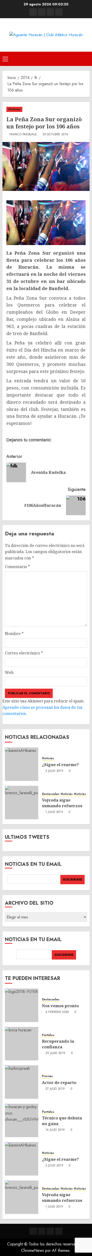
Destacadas (50, 794)
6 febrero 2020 (57, 1012)
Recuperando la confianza (58, 1044)
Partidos (48, 1035)
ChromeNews (32, 1250)
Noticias (14, 109)
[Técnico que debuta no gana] (21, 1120)
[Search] (86, 58)
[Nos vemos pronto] (21, 1005)
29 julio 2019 (55, 1053)
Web (9, 672)
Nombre (14, 633)
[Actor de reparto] (21, 1082)
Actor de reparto (59, 1082)
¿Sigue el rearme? (60, 764)
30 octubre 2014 (55, 135)
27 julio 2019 (55, 1089)
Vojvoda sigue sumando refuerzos (62, 802)
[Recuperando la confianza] (21, 1043)
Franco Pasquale (23, 135)
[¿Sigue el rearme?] (21, 764)
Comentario (17, 566)
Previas (47, 1076)
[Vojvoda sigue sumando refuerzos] (21, 802)
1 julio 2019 (54, 812)
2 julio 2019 (54, 771)
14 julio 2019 (55, 1130)
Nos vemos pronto (60, 1005)
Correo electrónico (24, 653)
